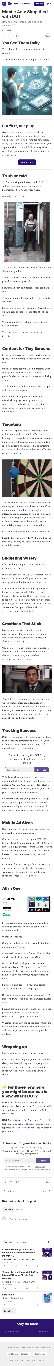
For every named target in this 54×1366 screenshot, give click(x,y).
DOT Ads (25, 538)
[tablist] (13, 1209)
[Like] (4, 36)
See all (7, 1311)
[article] (27, 1257)
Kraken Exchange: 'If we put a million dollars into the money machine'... (18, 1252)
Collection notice (42, 1347)
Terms (31, 1347)
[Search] (49, 1242)
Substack (14, 1360)
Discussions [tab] (22, 1242)
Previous (10, 1191)
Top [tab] (5, 1242)
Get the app (40, 1354)
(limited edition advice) (12, 1298)
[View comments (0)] (11, 36)
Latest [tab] (12, 1242)
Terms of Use (40, 1167)
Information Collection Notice (28, 1169)
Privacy (23, 1347)
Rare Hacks (8, 1294)
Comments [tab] (8, 1209)
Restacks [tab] (19, 1209)
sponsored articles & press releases (25, 1124)
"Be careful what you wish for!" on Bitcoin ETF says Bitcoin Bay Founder (20, 1275)
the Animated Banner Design (23, 965)
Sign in (48, 3)
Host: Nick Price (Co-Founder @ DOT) (19, 1259)
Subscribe (39, 3)
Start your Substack (20, 1354)
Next (45, 1191)
